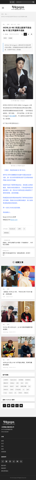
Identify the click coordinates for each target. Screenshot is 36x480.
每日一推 (13, 24)
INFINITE (6, 389)
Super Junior (13, 379)
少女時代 (6, 379)
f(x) (29, 386)
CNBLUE (6, 386)
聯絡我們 (3, 468)
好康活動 (3, 451)
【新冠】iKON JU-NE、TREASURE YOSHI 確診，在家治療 (17, 293)
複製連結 (6, 232)
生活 (2, 443)
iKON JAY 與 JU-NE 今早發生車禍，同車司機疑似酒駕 (17, 364)
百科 (2, 446)
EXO (22, 383)
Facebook (12, 228)
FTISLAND (18, 389)
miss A (10, 392)
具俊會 (10, 38)
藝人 (6, 14)
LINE (19, 228)
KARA (11, 389)
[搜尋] (33, 2)
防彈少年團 (23, 386)
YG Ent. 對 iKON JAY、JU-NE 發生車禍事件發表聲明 (17, 328)
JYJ (15, 392)
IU (23, 389)
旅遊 (2, 449)
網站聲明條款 (4, 471)
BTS (27, 383)
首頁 (2, 14)
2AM (28, 389)
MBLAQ (26, 392)
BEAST (12, 386)
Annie (6, 34)
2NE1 (17, 386)
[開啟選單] (3, 8)
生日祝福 (21, 379)
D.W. (4, 296)
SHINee (12, 383)
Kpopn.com (13, 220)
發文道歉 (12, 116)
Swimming (5, 332)
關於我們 (3, 465)
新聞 (8, 24)
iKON (5, 38)
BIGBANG (28, 379)
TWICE (20, 392)
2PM (17, 383)
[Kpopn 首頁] (18, 8)
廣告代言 (6, 383)
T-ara (5, 392)
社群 (18, 24)
